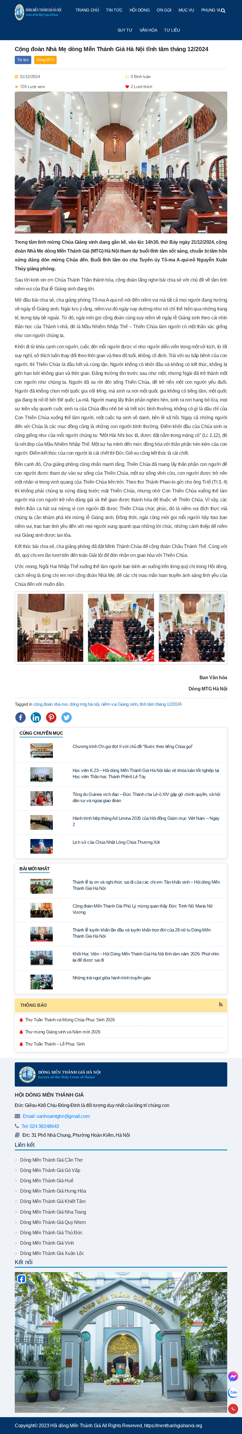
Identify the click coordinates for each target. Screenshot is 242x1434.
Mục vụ (186, 10)
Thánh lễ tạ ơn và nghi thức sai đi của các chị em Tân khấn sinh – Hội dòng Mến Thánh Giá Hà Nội (146, 885)
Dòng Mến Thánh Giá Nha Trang (52, 1211)
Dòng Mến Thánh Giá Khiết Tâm (52, 1201)
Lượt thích (141, 86)
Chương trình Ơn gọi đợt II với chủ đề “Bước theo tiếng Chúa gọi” (133, 746)
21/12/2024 (30, 76)
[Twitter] (66, 717)
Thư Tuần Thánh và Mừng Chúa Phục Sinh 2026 (70, 1019)
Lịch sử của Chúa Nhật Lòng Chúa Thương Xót (116, 842)
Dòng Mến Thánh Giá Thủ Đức (51, 1232)
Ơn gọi (164, 10)
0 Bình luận (141, 76)
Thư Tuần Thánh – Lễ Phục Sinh (55, 1043)
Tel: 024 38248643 (40, 1126)
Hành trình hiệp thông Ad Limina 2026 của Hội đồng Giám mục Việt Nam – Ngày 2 (146, 821)
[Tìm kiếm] (223, 10)
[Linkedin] (36, 717)
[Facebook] (20, 717)
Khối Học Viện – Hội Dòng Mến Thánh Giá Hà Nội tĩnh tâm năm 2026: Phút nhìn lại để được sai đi (146, 956)
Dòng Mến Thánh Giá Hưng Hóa (52, 1191)
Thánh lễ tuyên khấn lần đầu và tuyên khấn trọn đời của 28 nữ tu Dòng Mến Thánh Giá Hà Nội (142, 933)
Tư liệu (172, 30)
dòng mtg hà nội (84, 704)
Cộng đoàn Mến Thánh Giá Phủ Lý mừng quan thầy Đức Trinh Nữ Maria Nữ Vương (143, 909)
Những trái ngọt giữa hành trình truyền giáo (112, 977)
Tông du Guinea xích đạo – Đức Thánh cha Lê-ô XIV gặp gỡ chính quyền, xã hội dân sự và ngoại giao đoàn (146, 797)
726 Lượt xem (32, 86)
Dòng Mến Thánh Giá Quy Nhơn (52, 1222)
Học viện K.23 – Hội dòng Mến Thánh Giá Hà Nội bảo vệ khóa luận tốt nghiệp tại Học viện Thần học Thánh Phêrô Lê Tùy (146, 773)
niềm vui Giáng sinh (119, 704)
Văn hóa (148, 30)
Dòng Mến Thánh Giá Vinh (46, 1243)
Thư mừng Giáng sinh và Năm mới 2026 (62, 1031)
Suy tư (125, 30)
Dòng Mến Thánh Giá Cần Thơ (51, 1160)
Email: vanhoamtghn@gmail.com (55, 1116)
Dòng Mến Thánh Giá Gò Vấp (49, 1170)
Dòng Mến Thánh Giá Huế (46, 1180)
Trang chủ (87, 10)
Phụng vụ (211, 10)
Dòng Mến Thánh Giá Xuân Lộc (51, 1253)
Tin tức (114, 10)
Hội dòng (140, 10)
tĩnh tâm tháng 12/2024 (161, 704)
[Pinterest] (51, 717)
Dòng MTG (45, 60)
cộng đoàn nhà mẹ (50, 704)
